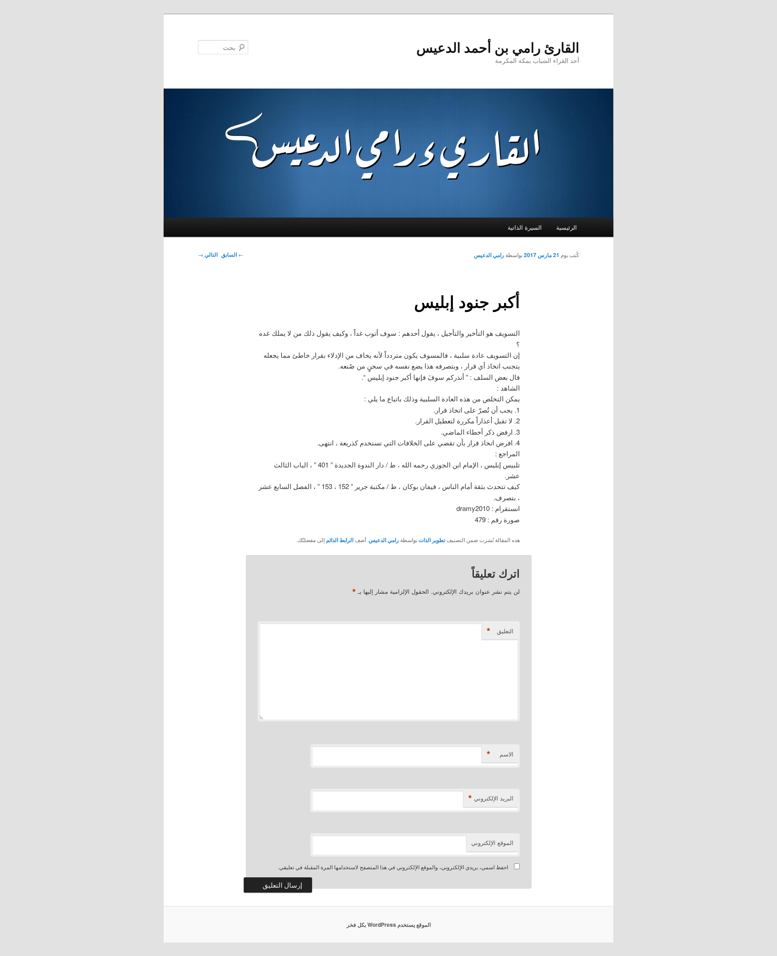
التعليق (500, 631)
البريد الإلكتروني (491, 798)
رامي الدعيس (489, 255)
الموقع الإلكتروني (492, 842)
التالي (208, 254)
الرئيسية (566, 227)
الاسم (500, 754)
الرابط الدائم (339, 540)
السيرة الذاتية (525, 227)
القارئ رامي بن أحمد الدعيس (497, 47)
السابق (232, 254)
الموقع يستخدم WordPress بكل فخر (389, 924)
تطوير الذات (432, 540)
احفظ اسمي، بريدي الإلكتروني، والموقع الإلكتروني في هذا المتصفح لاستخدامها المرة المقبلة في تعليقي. (393, 867)
